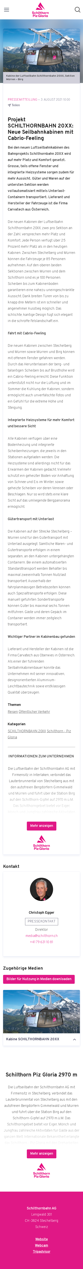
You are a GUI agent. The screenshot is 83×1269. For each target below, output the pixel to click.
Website (41, 1239)
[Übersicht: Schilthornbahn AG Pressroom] (40, 9)
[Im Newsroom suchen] (78, 10)
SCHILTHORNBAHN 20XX (27, 731)
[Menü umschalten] (6, 9)
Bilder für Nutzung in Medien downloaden (38, 979)
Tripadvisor (41, 1252)
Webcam (41, 1245)
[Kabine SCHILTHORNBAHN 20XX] (41, 1011)
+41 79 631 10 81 (41, 942)
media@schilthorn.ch (41, 936)
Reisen (13, 712)
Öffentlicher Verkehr (34, 712)
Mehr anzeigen (41, 826)
